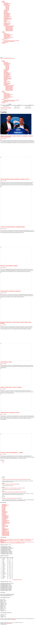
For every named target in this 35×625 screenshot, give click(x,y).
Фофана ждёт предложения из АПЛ (12, 498)
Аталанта (8, 539)
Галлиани (20, 539)
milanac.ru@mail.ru (9, 623)
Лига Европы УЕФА (7, 74)
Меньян (30, 540)
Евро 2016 (7, 6)
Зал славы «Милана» (7, 35)
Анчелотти (5, 539)
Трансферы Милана (7, 24)
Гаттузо (23, 539)
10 (0, 364)
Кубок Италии (6, 12)
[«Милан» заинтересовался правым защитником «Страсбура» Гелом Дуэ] (15, 177)
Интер (10, 540)
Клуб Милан (6, 70)
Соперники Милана (7, 21)
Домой (1, 109)
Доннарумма (27, 539)
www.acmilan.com (13, 619)
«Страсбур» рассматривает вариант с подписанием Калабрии (12, 226)
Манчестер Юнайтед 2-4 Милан (6, 107)
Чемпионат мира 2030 (9, 30)
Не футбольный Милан (7, 19)
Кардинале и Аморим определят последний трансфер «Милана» (17, 479)
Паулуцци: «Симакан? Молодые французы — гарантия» (11, 452)
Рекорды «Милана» (7, 36)
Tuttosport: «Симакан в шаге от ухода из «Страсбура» (11, 387)
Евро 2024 (7, 8)
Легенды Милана (6, 14)
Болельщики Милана (7, 3)
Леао (22, 540)
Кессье (18, 540)
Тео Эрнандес (2, 542)
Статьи (5, 22)
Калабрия (14, 540)
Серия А (5, 20)
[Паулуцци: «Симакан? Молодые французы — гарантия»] (15, 450)
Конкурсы (5, 11)
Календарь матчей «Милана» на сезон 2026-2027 (11, 40)
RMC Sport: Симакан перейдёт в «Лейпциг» (9, 265)
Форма (5, 33)
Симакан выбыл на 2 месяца (6, 361)
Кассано (16, 540)
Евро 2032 (3, 510)
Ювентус (20, 542)
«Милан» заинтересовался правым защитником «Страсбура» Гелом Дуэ (14, 179)
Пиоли (18, 541)
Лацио (20, 540)
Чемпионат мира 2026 (9, 29)
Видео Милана (6, 4)
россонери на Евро (7, 5)
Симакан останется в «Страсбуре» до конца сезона (10, 291)
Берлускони (17, 539)
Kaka (1, 267)
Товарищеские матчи (7, 23)
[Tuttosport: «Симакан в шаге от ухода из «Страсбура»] (15, 385)
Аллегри (2, 539)
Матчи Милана (6, 17)
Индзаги (8, 540)
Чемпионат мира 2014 (9, 27)
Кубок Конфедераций (7, 13)
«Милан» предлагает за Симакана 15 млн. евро (9, 412)
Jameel (1, 138)
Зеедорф (32, 539)
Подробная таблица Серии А (17, 579)
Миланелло (6, 98)
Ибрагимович (3, 540)
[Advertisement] (17, 50)
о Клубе (3, 32)
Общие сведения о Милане (8, 34)
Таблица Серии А (5, 42)
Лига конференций (5, 518)
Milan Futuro (6, 2)
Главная (3, 1)
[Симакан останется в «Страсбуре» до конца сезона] (15, 289)
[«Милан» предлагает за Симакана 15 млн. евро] (15, 410)
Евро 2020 (7, 7)
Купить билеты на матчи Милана (9, 41)
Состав (3, 31)
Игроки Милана (6, 10)
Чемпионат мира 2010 (9, 26)
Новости (3, 61)
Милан (2, 541)
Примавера (5, 79)
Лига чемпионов (6, 75)
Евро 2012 (7, 65)
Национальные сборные (8, 18)
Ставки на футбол (5, 526)
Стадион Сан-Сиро (7, 97)
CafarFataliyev (4, 479)
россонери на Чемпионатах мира (9, 25)
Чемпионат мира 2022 (9, 88)
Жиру (30, 539)
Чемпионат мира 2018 (9, 28)
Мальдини (27, 540)
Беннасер (14, 539)
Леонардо (24, 540)
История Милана (6, 93)
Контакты (3, 102)
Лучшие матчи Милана (7, 16)
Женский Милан (4, 511)
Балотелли (10, 539)
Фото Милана (6, 84)
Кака (12, 540)
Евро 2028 (7, 9)
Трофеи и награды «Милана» (8, 37)
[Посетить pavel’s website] (3, 491)
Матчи (3, 39)
